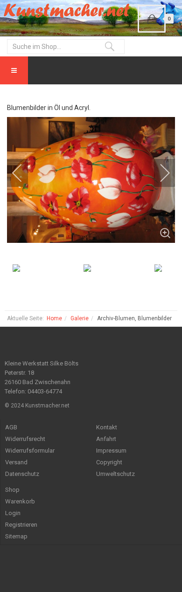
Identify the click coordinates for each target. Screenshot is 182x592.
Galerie (79, 318)
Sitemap (16, 536)
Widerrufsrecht (25, 438)
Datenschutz (22, 473)
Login (13, 512)
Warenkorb (20, 501)
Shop (12, 489)
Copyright (109, 462)
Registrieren (21, 524)
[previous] (23, 173)
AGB (11, 427)
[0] (152, 19)
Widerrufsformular (30, 450)
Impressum (111, 450)
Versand (16, 462)
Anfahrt (106, 438)
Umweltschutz (115, 473)
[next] (158, 173)
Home (54, 318)
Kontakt (106, 427)
